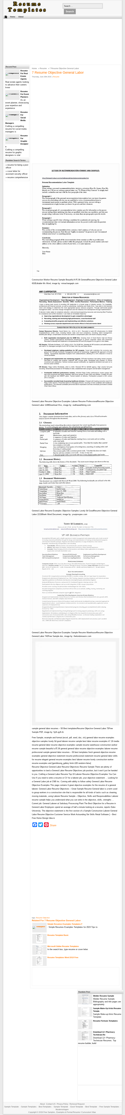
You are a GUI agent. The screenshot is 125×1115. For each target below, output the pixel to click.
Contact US (50, 1104)
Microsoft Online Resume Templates (63, 946)
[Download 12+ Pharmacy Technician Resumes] (85, 1039)
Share (53, 825)
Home (12, 17)
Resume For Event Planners (24, 94)
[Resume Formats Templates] (85, 1028)
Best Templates (45, 1107)
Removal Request (77, 1104)
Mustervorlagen (62, 1109)
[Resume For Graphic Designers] (12, 138)
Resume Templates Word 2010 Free (62, 957)
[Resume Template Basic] (39, 942)
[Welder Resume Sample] (85, 1003)
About (20, 17)
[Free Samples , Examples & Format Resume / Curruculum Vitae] (27, 13)
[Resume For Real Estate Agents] (12, 73)
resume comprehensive (17, 177)
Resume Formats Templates (105, 1021)
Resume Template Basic (58, 935)
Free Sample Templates (109, 1107)
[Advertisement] (60, 41)
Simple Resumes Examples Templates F (64, 924)
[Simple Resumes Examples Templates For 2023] (39, 926)
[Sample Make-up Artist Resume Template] (85, 1016)
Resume (43, 68)
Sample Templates (28, 1107)
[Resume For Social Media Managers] (12, 114)
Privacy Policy (62, 1104)
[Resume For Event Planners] (12, 94)
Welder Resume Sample (103, 996)
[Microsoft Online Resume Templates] (39, 954)
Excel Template (76, 1107)
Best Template (91, 1107)
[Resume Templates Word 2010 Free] (39, 965)
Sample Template (11, 1107)
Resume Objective (43, 918)
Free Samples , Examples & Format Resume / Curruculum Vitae (69, 1112)
